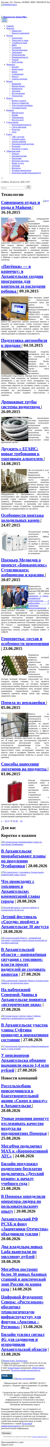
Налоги (15, 76)
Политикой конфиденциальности (16, 1424)
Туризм (15, 59)
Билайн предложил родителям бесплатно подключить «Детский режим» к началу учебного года (22, 1173)
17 (8, 821)
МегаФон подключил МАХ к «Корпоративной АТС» (24, 1151)
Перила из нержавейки (23, 702)
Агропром (16, 47)
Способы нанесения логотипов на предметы (24, 766)
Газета (9, 134)
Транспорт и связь (20, 40)
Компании (16, 84)
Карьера (10, 110)
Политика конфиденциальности (26, 173)
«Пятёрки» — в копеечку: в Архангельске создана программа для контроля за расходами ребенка (23, 278)
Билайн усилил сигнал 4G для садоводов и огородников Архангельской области (24, 1342)
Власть (9, 98)
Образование (18, 117)
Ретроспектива (18, 55)
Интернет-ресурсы (20, 161)
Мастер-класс (18, 112)
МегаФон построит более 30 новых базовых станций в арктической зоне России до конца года (24, 1279)
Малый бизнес (18, 86)
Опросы (15, 153)
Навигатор (16, 31)
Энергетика (17, 38)
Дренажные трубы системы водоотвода (21, 404)
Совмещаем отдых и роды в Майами (20, 205)
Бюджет (15, 67)
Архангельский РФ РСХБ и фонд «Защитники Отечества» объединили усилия (24, 1226)
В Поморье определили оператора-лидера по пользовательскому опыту (23, 1204)
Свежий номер (18, 139)
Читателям (16, 158)
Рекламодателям (19, 156)
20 (16, 821)
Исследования (18, 93)
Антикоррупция (19, 108)
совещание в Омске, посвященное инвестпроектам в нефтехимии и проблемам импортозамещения (38, 602)
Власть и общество (20, 103)
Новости (10, 28)
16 (6, 821)
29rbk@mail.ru (38, 1368)
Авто (14, 132)
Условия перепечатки (21, 170)
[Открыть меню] (4, 20)
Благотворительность (21, 125)
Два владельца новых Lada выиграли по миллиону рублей (22, 1251)
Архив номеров (19, 141)
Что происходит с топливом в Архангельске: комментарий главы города (20, 891)
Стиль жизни (12, 122)
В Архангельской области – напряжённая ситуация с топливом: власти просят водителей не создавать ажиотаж (23, 962)
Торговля (16, 91)
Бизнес (9, 81)
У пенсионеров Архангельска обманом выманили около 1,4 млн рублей (25, 1062)
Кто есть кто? (18, 120)
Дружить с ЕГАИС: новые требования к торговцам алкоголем (22, 453)
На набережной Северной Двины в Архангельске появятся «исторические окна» (23, 997)
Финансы (10, 64)
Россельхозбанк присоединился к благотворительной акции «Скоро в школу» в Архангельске (24, 1095)
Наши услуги (18, 163)
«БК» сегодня (18, 137)
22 (21, 821)
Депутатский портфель (22, 105)
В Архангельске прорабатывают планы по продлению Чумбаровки (23, 858)
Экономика (17, 52)
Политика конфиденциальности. (26, 1370)
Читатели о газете (20, 149)
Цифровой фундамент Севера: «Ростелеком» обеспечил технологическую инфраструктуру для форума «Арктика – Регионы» (22, 1311)
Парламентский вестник (23, 144)
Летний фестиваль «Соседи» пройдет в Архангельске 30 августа (25, 921)
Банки (14, 72)
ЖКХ (14, 45)
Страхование (17, 74)
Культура (16, 129)
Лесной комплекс (20, 50)
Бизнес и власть (19, 100)
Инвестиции (17, 69)
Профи (15, 115)
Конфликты (17, 88)
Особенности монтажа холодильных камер (22, 518)
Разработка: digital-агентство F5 (39, 1436)
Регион (9, 35)
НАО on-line (17, 62)
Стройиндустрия (19, 43)
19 (14, 821)
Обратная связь (13, 151)
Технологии (17, 96)
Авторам (16, 165)
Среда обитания (19, 127)
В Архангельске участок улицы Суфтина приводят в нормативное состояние (25, 1032)
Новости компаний (20, 33)
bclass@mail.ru (14, 1368)
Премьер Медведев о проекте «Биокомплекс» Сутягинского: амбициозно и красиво (24, 567)
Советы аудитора (19, 79)
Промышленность (20, 57)
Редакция (16, 146)
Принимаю (6, 1433)
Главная (10, 26)
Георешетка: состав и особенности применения (25, 641)
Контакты (16, 168)
